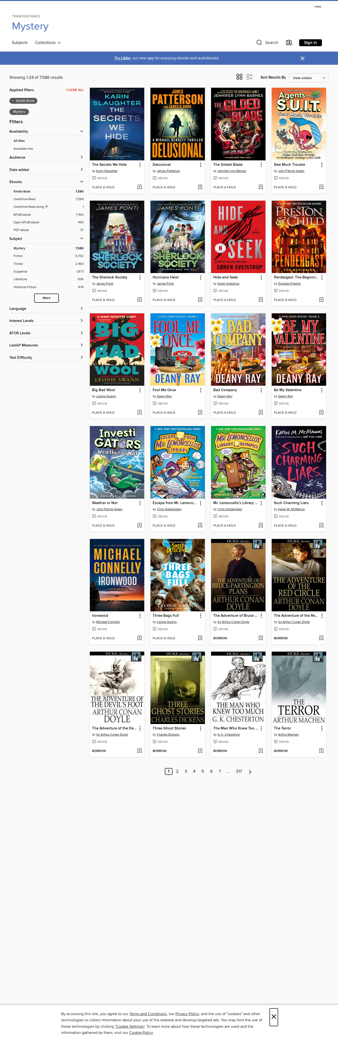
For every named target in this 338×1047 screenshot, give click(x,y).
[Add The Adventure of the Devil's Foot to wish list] (139, 751)
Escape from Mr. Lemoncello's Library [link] (175, 503)
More (46, 298)
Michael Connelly (108, 622)
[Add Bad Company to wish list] (261, 413)
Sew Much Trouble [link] (289, 165)
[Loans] (289, 43)
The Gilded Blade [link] (227, 165)
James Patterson (168, 171)
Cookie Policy (141, 1032)
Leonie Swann (106, 396)
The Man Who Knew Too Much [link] (236, 728)
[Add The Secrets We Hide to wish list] (139, 187)
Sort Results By (273, 77)
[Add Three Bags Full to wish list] (200, 638)
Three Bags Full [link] (166, 616)
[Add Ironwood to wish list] (139, 638)
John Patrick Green (291, 171)
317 (239, 771)
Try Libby (122, 58)
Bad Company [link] (225, 390)
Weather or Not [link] (105, 503)
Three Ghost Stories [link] (169, 728)
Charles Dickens (168, 735)
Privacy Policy (187, 1013)
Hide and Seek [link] (225, 277)
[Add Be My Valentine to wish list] (321, 413)
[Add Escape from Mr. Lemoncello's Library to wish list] (200, 526)
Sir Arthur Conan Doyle (233, 622)
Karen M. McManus (291, 509)
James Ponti (104, 284)
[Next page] (250, 771)
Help (318, 7)
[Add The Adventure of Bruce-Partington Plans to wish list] (261, 638)
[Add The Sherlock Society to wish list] (139, 300)
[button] (267, 43)
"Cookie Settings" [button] (130, 1026)
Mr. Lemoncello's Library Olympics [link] (236, 503)
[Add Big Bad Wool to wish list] (139, 413)
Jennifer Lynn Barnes (231, 171)
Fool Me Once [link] (164, 390)
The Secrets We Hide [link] (109, 165)
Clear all (75, 90)
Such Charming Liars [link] (291, 503)
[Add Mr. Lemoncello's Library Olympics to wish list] (261, 526)
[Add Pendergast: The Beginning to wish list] (321, 300)
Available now (23, 149)
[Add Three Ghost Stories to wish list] (200, 751)
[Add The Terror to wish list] (321, 751)
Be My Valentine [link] (287, 390)
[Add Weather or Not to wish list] (139, 526)
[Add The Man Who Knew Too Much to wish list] (261, 751)
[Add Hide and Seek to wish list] (261, 300)
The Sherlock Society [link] (109, 277)
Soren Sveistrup (228, 284)
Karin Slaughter (107, 171)
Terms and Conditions (148, 1013)
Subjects (20, 42)
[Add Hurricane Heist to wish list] (200, 300)
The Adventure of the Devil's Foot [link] (114, 728)
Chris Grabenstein (169, 509)
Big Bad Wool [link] (103, 390)
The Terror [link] (282, 728)
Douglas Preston (289, 284)
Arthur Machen (288, 735)
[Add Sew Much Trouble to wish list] (321, 187)
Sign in (310, 42)
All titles (19, 141)
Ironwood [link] (100, 616)
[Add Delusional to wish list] (200, 187)
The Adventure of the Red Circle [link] (296, 616)
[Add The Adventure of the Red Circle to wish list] (321, 638)
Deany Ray (164, 396)
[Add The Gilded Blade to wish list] (261, 187)
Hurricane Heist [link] (166, 277)
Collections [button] (46, 42)
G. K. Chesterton (228, 735)
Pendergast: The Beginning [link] (296, 277)
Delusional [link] (162, 165)
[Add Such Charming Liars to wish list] (321, 526)
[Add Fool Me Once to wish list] (200, 413)
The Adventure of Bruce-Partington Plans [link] (236, 616)
